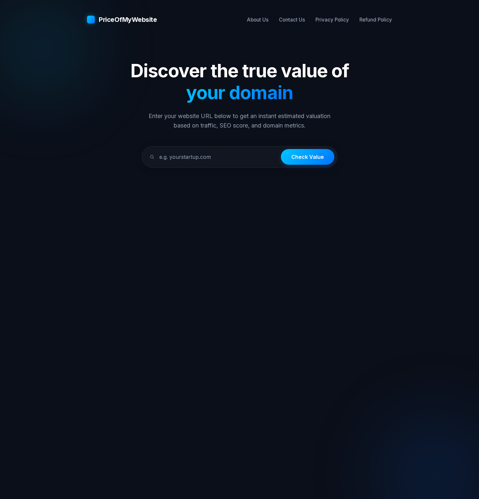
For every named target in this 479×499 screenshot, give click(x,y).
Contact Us (292, 20)
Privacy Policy (332, 20)
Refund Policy (375, 20)
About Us (258, 20)
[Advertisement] (239, 213)
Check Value (307, 157)
